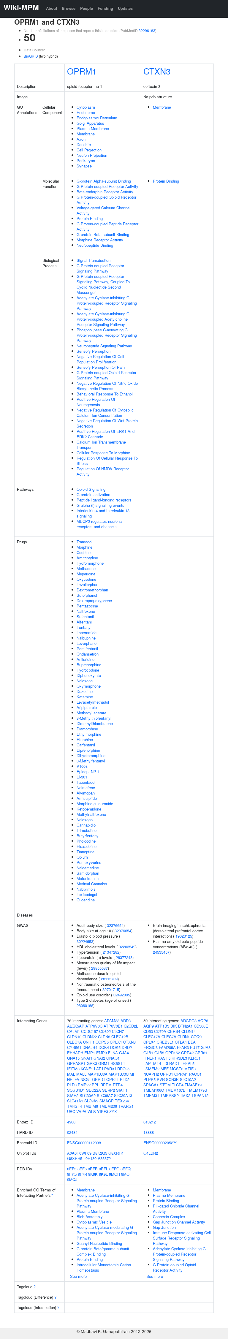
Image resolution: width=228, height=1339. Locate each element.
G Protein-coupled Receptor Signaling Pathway (100, 268)
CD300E (201, 1026)
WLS (92, 1111)
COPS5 (102, 1042)
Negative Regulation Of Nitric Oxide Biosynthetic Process (107, 385)
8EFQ (126, 1169)
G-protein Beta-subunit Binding (103, 234)
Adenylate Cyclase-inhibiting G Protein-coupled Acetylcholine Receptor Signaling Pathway (103, 319)
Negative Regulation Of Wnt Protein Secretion (107, 423)
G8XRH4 (116, 1153)
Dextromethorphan (92, 590)
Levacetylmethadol (93, 702)
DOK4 (104, 1047)
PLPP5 (149, 1079)
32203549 (127, 946)
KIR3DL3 (179, 1058)
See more (78, 1276)
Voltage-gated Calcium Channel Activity (103, 210)
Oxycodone (86, 579)
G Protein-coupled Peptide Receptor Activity (107, 226)
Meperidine (86, 574)
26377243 (124, 957)
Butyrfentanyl (88, 835)
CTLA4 (181, 1042)
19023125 (183, 936)
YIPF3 (102, 1111)
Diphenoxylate (89, 675)
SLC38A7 (105, 1095)
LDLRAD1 (170, 1063)
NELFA (73, 1079)
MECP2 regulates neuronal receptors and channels (100, 523)
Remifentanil (87, 648)
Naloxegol (85, 819)
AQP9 (148, 1026)
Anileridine (85, 659)
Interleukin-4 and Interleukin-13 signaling (103, 513)
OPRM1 (82, 71)
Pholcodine (86, 841)
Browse (68, 8)
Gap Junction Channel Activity (179, 1222)
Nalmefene (86, 787)
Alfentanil (85, 622)
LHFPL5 (187, 1063)
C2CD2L (131, 1026)
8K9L (103, 1174)
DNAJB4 (90, 1047)
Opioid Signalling (91, 489)
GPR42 (187, 1052)
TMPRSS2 (169, 1095)
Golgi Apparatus (90, 123)
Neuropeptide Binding (95, 245)
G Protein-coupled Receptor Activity (107, 186)
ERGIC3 (150, 1047)
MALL (81, 1074)
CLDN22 (90, 1036)
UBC (71, 1111)
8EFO (114, 1169)
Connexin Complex (169, 1216)
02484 (72, 1132)
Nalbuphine (86, 638)
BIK (173, 1026)
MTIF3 (190, 1068)
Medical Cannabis (92, 884)
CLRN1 (184, 1036)
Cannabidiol (86, 825)
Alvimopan (86, 793)
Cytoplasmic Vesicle (94, 1222)
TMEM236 (108, 1106)
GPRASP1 (76, 1063)
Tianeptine (85, 851)
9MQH (114, 1174)
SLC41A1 (75, 1101)
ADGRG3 (188, 1020)
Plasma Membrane (93, 128)
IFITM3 (73, 1068)
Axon (81, 139)
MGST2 (176, 1068)
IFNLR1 (149, 1058)
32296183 (147, 30)
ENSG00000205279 (160, 1142)
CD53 (148, 1031)
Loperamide (86, 632)
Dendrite (84, 144)
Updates (125, 8)
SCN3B (172, 1079)
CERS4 (173, 1031)
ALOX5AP (75, 1026)
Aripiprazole (87, 707)
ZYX (113, 1111)
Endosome (86, 112)
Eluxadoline (86, 846)
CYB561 (74, 1047)
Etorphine (85, 739)
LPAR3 (108, 1068)
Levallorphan (87, 584)
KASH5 (164, 1058)
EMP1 (89, 1052)
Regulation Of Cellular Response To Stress (107, 460)
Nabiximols (86, 889)
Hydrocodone (88, 670)
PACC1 (195, 1074)
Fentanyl (84, 627)
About (51, 8)
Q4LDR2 (150, 1153)
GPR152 (172, 1052)
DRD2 (127, 1047)
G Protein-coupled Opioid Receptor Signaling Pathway (106, 375)
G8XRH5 (74, 1158)
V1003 (82, 766)
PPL (95, 1085)
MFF (134, 1074)
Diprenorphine (88, 750)
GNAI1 (86, 1058)
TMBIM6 (90, 1106)
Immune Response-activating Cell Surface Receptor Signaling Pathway (182, 1238)
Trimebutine (86, 830)
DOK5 (115, 1047)
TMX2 (185, 1095)
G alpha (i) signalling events (100, 505)
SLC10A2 (188, 1079)
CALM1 (73, 1031)
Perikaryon (86, 160)
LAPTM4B (152, 1063)
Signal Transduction (93, 260)
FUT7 (195, 1047)
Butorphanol (87, 595)
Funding (105, 8)
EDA (192, 1042)
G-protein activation (93, 494)
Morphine (84, 547)
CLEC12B (119, 1036)
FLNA (113, 1052)
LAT (97, 1068)
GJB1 (148, 1052)
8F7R (82, 1174)
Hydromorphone (90, 563)
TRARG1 (126, 1106)
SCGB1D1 (76, 1090)
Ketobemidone (89, 809)
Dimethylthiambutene (95, 723)
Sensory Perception (93, 351)
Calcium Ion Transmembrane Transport (101, 444)
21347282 (111, 952)
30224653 (85, 941)
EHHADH (75, 1052)
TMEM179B (197, 1090)
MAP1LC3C (119, 1074)
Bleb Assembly (90, 1216)
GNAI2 (99, 1058)
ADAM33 (111, 1020)
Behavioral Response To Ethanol (105, 394)
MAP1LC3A (97, 1074)
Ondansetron (88, 654)
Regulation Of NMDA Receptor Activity (103, 471)
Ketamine (85, 696)
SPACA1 (151, 1085)
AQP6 (203, 1020)
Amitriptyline (87, 558)
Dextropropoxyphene (94, 600)
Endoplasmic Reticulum (97, 118)
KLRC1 (194, 1058)
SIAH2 (72, 1095)
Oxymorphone (89, 686)
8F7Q (72, 1174)
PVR (161, 1079)
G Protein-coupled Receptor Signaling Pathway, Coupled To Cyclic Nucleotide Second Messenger (103, 284)
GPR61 (201, 1052)
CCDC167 (89, 1031)
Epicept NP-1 (88, 771)
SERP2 (108, 1090)
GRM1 (103, 1063)
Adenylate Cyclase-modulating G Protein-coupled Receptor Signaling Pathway (107, 1232)
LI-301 (82, 777)
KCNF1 (87, 1068)
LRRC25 (122, 1068)
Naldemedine (88, 867)
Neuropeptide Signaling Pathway (104, 346)
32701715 (110, 989)
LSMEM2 (151, 1068)
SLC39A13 (123, 1095)
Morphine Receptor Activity (100, 240)
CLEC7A (74, 1042)
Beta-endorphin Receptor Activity (105, 191)
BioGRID (31, 55)
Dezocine (85, 691)
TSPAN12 (199, 1095)
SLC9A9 (91, 1101)
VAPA (81, 1111)
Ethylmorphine (89, 734)
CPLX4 (149, 1042)
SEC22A (93, 1090)
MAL (71, 1074)
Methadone (86, 568)
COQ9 (196, 1036)
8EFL (103, 1169)
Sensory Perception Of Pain (101, 367)
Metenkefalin (88, 878)
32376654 (115, 925)
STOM (165, 1085)
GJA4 (124, 1052)
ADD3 (126, 1020)
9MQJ (72, 1179)
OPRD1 (98, 1079)
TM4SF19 (193, 1085)
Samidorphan (88, 873)
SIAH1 (121, 1090)
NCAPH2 (151, 1074)
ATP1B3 (162, 1026)
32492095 (121, 995)
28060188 (85, 1005)
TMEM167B (175, 1090)
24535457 (161, 952)
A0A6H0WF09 (79, 1153)
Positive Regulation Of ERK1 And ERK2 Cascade (105, 433)
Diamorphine (87, 729)
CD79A (160, 1031)
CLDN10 (74, 1036)
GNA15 (73, 1058)
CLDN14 (188, 1031)
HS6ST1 (117, 1063)
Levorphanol (87, 643)
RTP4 (118, 1085)
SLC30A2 (88, 1095)
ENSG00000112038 (84, 1142)
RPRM (106, 1085)
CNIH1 (88, 1042)
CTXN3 (157, 71)
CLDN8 (104, 1036)
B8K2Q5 (100, 1153)
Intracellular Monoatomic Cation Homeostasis (104, 1267)
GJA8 (205, 1047)
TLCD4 (177, 1085)
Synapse (84, 166)
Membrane (86, 134)
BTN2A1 (185, 1026)
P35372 (104, 1158)
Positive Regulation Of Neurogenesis (96, 401)
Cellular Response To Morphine (103, 452)
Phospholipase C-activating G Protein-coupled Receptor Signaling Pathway (107, 335)
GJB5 (159, 1052)
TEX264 (122, 1101)
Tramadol (84, 542)
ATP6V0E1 (113, 1026)
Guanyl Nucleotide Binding (99, 1243)
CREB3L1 (165, 1042)
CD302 (105, 1031)
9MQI (126, 1174)
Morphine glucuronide (95, 803)
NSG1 (85, 1079)
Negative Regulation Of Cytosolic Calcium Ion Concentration (105, 412)
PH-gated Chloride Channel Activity (176, 1208)
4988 (71, 1122)
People (86, 8)
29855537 (99, 968)
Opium (82, 857)
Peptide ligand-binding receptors (104, 500)
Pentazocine (87, 606)
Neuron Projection (92, 155)
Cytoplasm (86, 107)
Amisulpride (87, 798)
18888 (148, 1132)
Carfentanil (86, 745)
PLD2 (124, 1079)
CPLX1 (116, 1042)
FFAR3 (183, 1047)
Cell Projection (89, 150)
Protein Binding (90, 218)
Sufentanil (85, 616)
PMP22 (84, 1085)
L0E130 (89, 1158)
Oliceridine (86, 900)
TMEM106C (153, 1090)
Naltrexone (86, 611)
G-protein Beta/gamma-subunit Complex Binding (103, 1251)
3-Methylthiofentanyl (94, 718)
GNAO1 (113, 1058)
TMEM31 (151, 1095)
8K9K (93, 1174)
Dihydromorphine (91, 755)
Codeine (84, 552)
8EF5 (71, 1169)
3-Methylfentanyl (91, 761)
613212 (149, 1122)
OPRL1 (112, 1079)
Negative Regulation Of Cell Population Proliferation (100, 359)
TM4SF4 (74, 1106)
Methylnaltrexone (91, 814)
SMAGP (106, 1101)
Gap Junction (164, 1227)
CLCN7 (118, 1031)
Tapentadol (86, 782)
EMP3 (101, 1052)
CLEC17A (151, 1036)
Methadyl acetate (91, 713)
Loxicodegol (87, 894)
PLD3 (72, 1085)
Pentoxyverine (89, 862)
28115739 (109, 979)
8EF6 (82, 1169)
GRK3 (92, 1063)
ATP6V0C (94, 1026)
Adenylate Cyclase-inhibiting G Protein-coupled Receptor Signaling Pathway (107, 303)
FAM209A (167, 1047)
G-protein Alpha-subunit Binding (104, 181)
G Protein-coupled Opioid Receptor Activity (106, 199)
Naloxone (85, 680)
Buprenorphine (89, 664)
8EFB (93, 1169)
